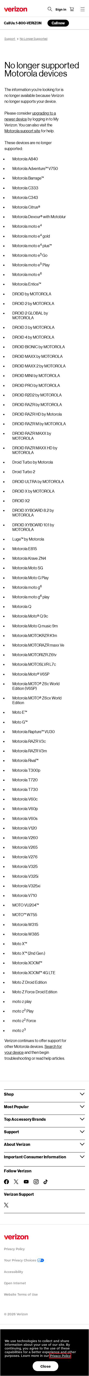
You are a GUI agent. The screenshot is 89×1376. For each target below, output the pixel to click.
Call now (58, 23)
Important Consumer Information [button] (35, 1156)
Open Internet (15, 1283)
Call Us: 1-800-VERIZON (23, 23)
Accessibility (13, 1272)
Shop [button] (9, 1094)
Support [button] (11, 1131)
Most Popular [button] (16, 1106)
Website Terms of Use (21, 1294)
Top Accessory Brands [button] (25, 1119)
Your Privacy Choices (20, 1260)
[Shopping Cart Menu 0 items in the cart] (71, 9)
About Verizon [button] (17, 1144)
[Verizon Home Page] (15, 9)
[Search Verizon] (49, 9)
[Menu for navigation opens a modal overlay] (82, 9)
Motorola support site (22, 130)
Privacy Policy (14, 1249)
